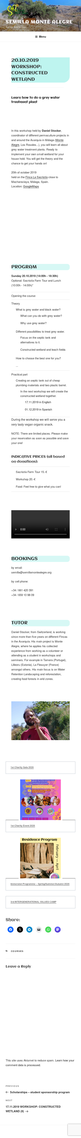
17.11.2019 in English (38, 402)
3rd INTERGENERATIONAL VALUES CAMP (33, 901)
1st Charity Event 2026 (23, 825)
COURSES (17, 951)
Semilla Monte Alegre (39, 22)
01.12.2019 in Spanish (38, 409)
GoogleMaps (31, 186)
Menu (42, 36)
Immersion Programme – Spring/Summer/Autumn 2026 (40, 884)
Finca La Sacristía (36, 177)
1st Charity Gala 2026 (22, 767)
